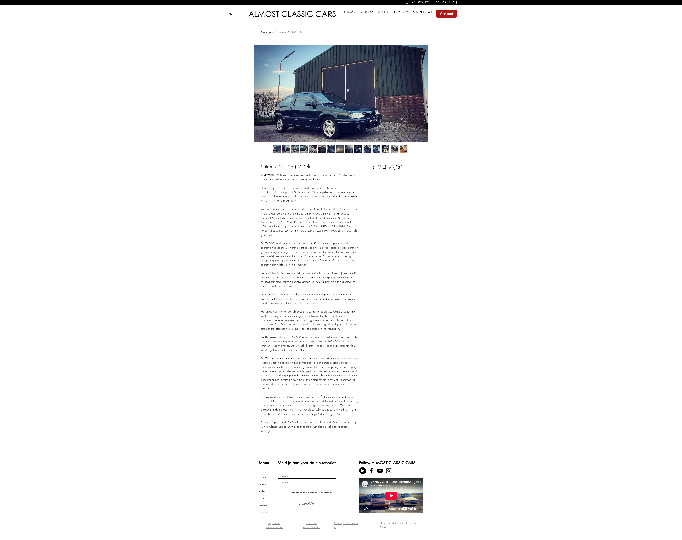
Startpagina (268, 32)
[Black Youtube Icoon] (380, 470)
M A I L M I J (449, 2)
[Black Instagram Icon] (388, 470)
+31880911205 (421, 2)
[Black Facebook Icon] (371, 470)
